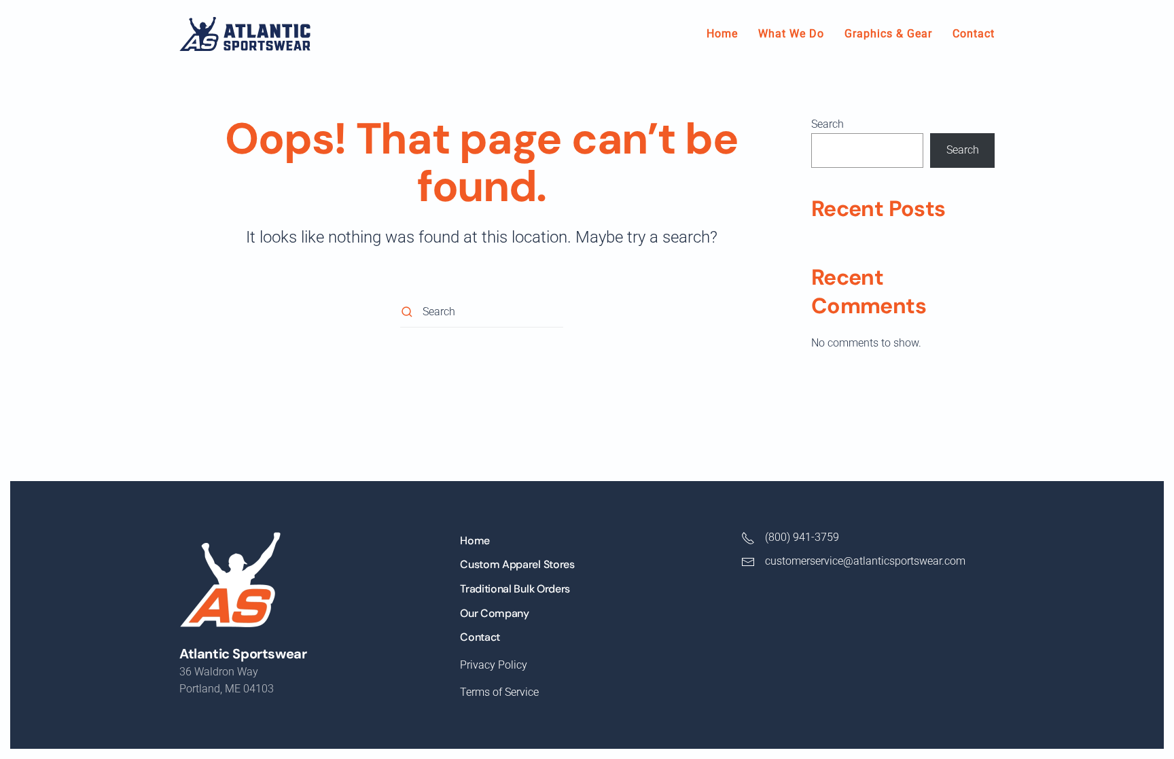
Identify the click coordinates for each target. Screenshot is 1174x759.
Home (722, 33)
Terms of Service (499, 692)
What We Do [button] (791, 33)
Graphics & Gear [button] (888, 33)
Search (827, 124)
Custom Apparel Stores (517, 564)
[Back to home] (244, 34)
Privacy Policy (493, 664)
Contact (974, 33)
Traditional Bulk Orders (515, 589)
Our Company (494, 613)
